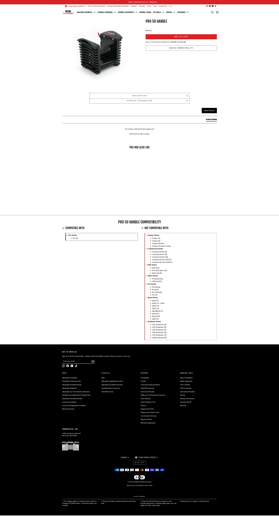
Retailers (134, 6)
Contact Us (163, 6)
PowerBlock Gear (107, 392)
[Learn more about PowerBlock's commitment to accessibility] (139, 477)
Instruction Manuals (147, 392)
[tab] (211, 120)
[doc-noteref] (153, 2)
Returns (143, 405)
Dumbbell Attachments (126, 12)
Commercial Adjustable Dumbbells (74, 405)
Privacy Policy (139, 485)
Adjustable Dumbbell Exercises (112, 385)
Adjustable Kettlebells (69, 388)
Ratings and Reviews (187, 398)
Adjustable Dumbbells (84, 12)
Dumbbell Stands (145, 12)
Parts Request (146, 398)
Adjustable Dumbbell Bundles (72, 398)
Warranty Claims (146, 419)
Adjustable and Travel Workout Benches (76, 392)
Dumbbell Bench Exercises (110, 388)
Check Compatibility (181, 48)
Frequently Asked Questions (150, 385)
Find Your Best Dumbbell (96, 6)
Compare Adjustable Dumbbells (118, 6)
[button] (139, 133)
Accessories (181, 12)
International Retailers (187, 392)
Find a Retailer (185, 385)
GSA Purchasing (185, 388)
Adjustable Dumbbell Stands (72, 385)
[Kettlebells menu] (163, 12)
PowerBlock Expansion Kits (71, 381)
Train (155, 6)
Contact (143, 381)
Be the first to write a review (139, 134)
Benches (169, 12)
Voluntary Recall (185, 402)
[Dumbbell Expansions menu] (114, 12)
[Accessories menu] (187, 12)
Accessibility (145, 378)
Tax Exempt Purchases (149, 416)
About (149, 6)
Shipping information (139, 101)
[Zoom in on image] (100, 52)
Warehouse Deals (68, 409)
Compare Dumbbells (69, 402)
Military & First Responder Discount (153, 395)
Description (139, 96)
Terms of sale (148, 485)
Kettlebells (157, 12)
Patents (182, 395)
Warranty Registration (148, 423)
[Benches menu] (174, 12)
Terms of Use (130, 485)
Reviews (142, 6)
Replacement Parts (147, 409)
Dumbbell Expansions (105, 12)
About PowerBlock (186, 378)
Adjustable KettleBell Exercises (112, 381)
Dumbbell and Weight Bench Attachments (76, 395)
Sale (170, 6)
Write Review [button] (209, 110)
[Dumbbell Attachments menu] (136, 12)
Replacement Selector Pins (150, 412)
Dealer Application (186, 381)
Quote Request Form (148, 402)
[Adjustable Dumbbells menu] (94, 12)
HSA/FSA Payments (147, 388)
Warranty (183, 405)
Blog (103, 378)
